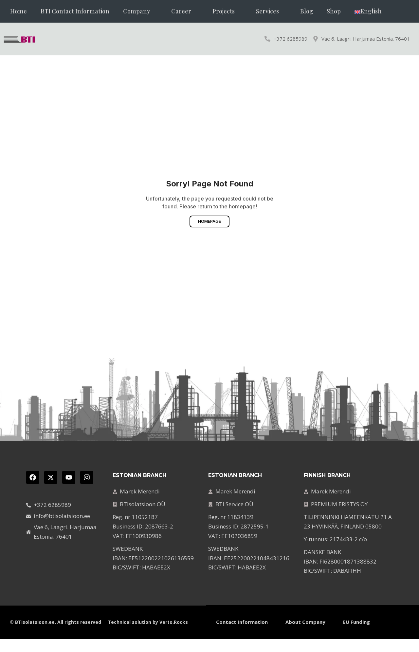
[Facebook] (32, 477)
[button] (140, 11)
